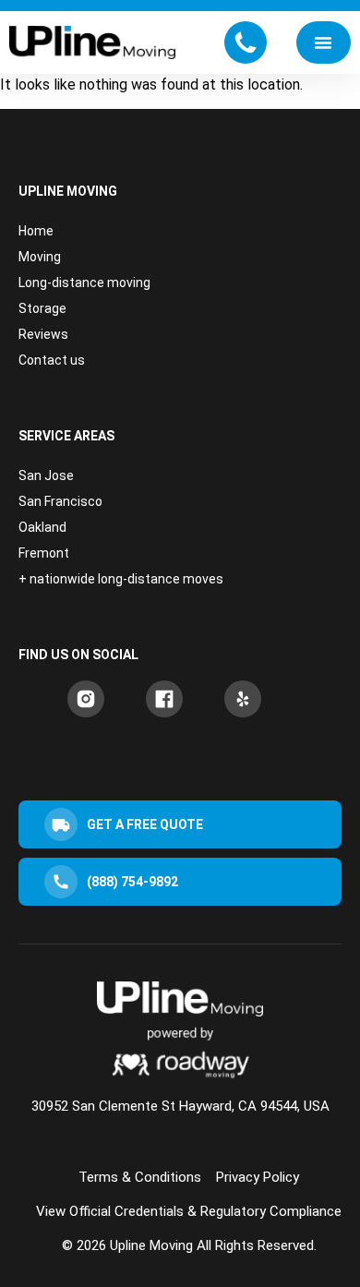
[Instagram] (85, 698)
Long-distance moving (84, 282)
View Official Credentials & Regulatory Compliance (189, 1211)
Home (36, 230)
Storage (42, 308)
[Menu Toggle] (323, 42)
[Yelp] (242, 698)
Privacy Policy (257, 1177)
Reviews (43, 334)
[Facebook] (164, 698)
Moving (39, 256)
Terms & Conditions (139, 1177)
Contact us (51, 360)
